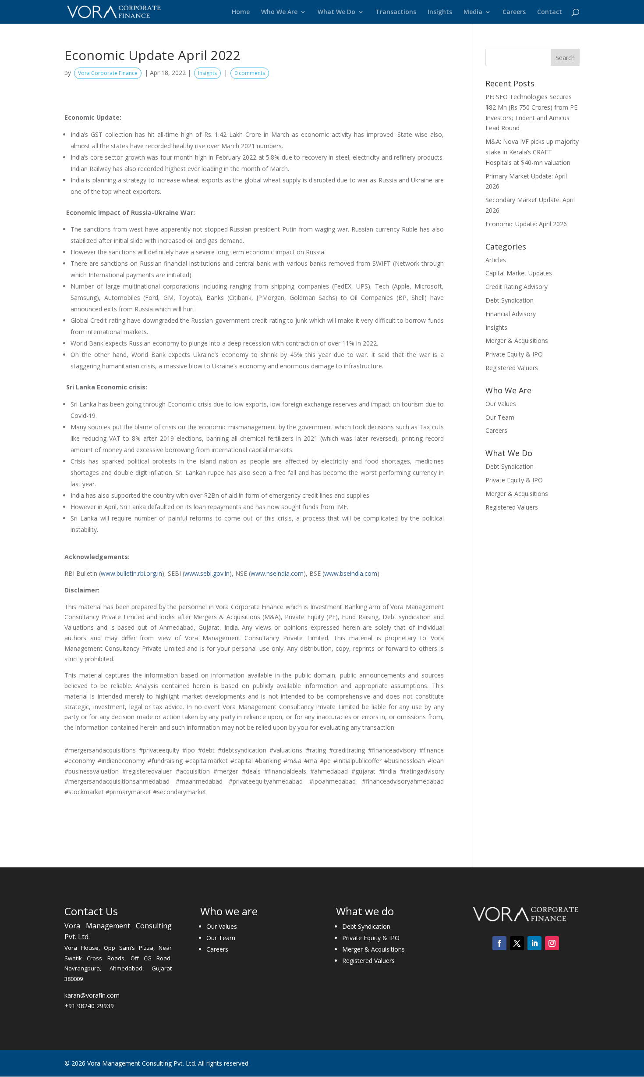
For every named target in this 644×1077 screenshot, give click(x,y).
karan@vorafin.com (92, 995)
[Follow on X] (517, 943)
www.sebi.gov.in (207, 573)
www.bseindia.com (350, 573)
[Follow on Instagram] (552, 943)
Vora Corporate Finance (108, 73)
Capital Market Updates (518, 273)
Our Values (500, 403)
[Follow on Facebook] (499, 943)
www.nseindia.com (277, 573)
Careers (514, 12)
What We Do (336, 12)
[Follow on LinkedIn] (534, 943)
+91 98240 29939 (89, 1006)
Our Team (499, 417)
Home (241, 12)
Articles (495, 260)
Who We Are (279, 12)
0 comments (249, 73)
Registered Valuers (511, 368)
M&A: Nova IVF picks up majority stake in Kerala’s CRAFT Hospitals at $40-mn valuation (532, 152)
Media (473, 12)
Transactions (395, 12)
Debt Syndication (509, 300)
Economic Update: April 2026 (526, 224)
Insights (440, 12)
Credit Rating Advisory (516, 286)
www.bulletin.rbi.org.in (131, 573)
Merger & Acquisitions (516, 340)
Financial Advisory (510, 314)
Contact (549, 12)
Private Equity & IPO (514, 354)
